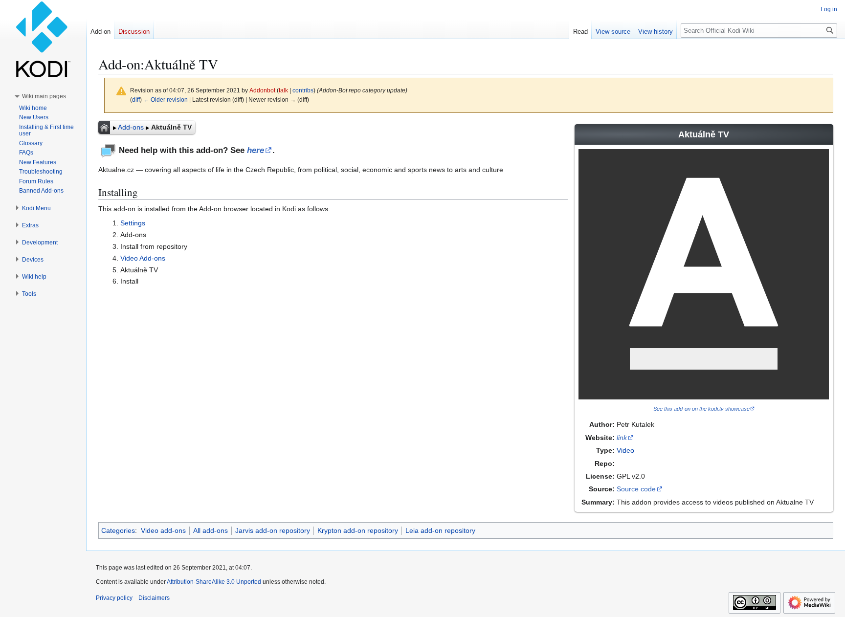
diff (136, 99)
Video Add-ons (142, 258)
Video (625, 450)
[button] (44, 96)
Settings (132, 223)
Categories (118, 530)
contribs (302, 90)
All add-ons (210, 530)
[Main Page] (104, 127)
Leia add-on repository (440, 530)
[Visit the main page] (43, 39)
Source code (636, 489)
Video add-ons (163, 530)
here (255, 150)
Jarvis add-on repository (272, 530)
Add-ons (131, 127)
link (622, 437)
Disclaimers (154, 598)
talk (283, 90)
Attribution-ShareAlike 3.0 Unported (214, 581)
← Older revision (165, 99)
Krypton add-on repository (357, 530)
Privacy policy (114, 598)
